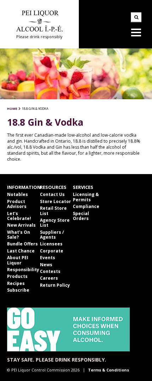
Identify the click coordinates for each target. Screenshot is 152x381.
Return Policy (55, 285)
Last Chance (21, 251)
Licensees (51, 244)
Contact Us (52, 194)
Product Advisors (17, 203)
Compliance (86, 206)
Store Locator (55, 201)
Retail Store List (53, 210)
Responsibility (23, 270)
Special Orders (81, 215)
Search (136, 17)
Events (47, 258)
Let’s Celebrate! (19, 215)
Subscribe (18, 290)
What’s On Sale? (18, 234)
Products (17, 276)
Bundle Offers (22, 244)
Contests (50, 271)
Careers (49, 278)
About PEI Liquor (17, 260)
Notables (17, 194)
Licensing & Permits (86, 196)
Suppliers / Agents (52, 234)
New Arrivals (21, 225)
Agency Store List (55, 222)
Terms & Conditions (108, 370)
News (46, 265)
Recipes (16, 283)
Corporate (51, 251)
